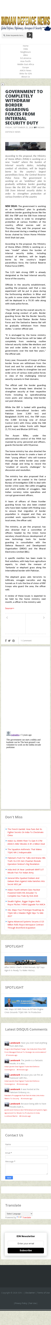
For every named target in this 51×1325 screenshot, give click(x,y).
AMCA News (25, 70)
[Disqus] (25, 689)
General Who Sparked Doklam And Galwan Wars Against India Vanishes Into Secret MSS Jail (26, 881)
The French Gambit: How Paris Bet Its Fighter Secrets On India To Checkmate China (25, 832)
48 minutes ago (25, 1116)
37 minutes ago (11, 1055)
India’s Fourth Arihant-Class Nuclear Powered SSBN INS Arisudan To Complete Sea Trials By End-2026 (24, 892)
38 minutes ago (22, 1070)
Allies (25, 55)
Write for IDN (25, 73)
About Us (25, 76)
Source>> (9, 608)
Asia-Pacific (25, 61)
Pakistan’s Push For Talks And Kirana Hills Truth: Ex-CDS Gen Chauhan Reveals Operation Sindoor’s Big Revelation (26, 861)
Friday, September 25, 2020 (19, 127)
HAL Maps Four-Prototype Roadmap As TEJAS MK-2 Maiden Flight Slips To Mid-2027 (26, 913)
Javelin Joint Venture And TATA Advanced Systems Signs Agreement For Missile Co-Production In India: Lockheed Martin (26, 1113)
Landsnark (14, 1042)
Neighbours (25, 52)
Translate (26, 1217)
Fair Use (32, 1303)
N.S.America (25, 58)
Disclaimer (30, 1292)
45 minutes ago (26, 1098)
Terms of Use (43, 1292)
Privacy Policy (21, 1303)
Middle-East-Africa (25, 64)
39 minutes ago (22, 1084)
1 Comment (26, 640)
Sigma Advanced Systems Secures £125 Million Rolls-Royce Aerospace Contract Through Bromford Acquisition (26, 924)
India (25, 49)
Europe (25, 67)
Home (25, 45)
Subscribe (26, 1250)
